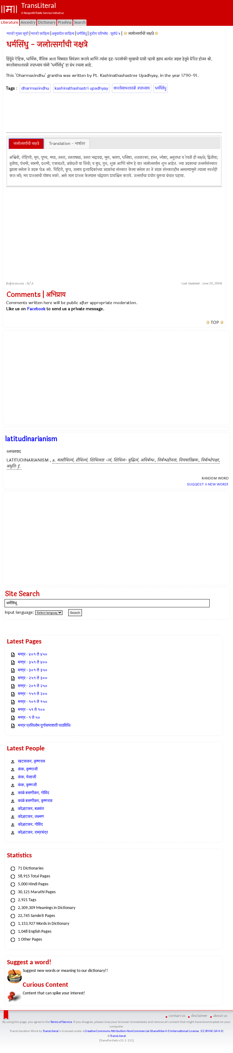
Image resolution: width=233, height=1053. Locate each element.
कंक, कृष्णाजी (28, 769)
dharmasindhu (35, 88)
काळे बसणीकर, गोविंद (33, 793)
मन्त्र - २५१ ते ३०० (32, 678)
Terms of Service (61, 1022)
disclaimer (199, 1016)
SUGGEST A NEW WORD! (207, 484)
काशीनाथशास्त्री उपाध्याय (131, 88)
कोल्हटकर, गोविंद (30, 824)
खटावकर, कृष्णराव (31, 761)
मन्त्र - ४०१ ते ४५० (32, 654)
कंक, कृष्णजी (27, 785)
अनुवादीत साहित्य (63, 33)
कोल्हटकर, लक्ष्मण (31, 817)
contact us (177, 1016)
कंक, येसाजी (27, 777)
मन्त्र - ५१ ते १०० (31, 710)
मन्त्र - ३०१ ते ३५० (32, 670)
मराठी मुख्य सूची (18, 33)
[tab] (26, 144)
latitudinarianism (31, 439)
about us (220, 1016)
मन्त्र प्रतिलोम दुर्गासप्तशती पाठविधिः (44, 725)
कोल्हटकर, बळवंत (31, 809)
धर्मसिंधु (82, 33)
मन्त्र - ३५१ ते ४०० (32, 662)
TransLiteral (51, 1031)
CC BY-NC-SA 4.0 (212, 1031)
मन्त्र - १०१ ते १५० (32, 702)
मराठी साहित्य (40, 33)
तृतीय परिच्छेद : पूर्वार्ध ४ (104, 33)
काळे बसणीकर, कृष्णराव (35, 801)
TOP (215, 323)
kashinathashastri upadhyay (81, 88)
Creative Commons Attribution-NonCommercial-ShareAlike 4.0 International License (142, 1031)
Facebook (36, 309)
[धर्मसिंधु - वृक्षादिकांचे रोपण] (156, 33)
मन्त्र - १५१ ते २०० (32, 694)
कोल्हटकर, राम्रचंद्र (33, 832)
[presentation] (26, 144)
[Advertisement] (116, 111)
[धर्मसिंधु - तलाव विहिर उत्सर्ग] (125, 33)
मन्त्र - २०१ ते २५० (32, 686)
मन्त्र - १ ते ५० (29, 717)
